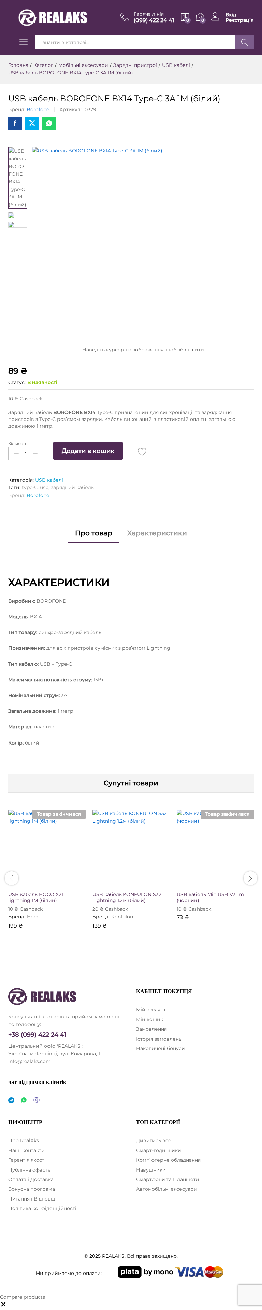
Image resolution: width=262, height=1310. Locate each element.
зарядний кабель (72, 487)
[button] (114, 883)
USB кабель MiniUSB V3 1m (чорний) (210, 897)
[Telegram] (11, 1100)
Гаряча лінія (149, 14)
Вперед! (244, 42)
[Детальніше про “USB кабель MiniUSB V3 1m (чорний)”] (199, 883)
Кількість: (18, 444)
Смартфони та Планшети (167, 1179)
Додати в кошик (88, 451)
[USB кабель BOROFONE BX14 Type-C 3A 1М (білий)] (15, 123)
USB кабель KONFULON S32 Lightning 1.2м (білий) (126, 897)
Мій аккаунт (151, 1009)
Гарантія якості (27, 1160)
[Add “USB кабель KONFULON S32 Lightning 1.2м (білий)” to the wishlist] (146, 883)
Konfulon (122, 917)
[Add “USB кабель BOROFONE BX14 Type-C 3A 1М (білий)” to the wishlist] (142, 451)
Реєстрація (239, 20)
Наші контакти (26, 1150)
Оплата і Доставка (31, 1179)
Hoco (33, 917)
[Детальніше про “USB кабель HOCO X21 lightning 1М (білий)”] (30, 883)
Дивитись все (153, 1140)
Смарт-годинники (158, 1150)
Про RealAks (23, 1140)
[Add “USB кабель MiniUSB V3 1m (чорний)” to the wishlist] (230, 883)
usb (44, 487)
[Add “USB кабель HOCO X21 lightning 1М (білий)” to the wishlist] (62, 883)
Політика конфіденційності (42, 1208)
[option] (47, 874)
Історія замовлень (158, 1039)
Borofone (38, 109)
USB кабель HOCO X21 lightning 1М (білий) (35, 897)
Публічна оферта (29, 1170)
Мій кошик (149, 1019)
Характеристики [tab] (157, 533)
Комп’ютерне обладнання (168, 1160)
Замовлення (151, 1029)
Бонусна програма (31, 1189)
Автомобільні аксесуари (166, 1189)
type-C (30, 487)
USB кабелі (49, 480)
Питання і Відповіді (32, 1199)
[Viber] (36, 1100)
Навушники (151, 1170)
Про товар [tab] (93, 533)
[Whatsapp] (24, 1100)
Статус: (17, 382)
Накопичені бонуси (160, 1048)
